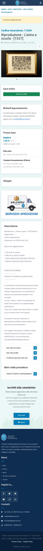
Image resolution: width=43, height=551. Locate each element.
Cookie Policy (28, 542)
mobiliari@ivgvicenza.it (22, 119)
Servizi (5, 469)
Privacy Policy (17, 542)
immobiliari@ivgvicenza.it (12, 521)
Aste (4, 465)
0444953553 (8, 525)
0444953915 (18, 525)
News (4, 472)
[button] (17, 79)
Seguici (22, 422)
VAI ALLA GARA (21, 94)
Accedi (5, 479)
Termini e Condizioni (9, 476)
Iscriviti (22, 415)
